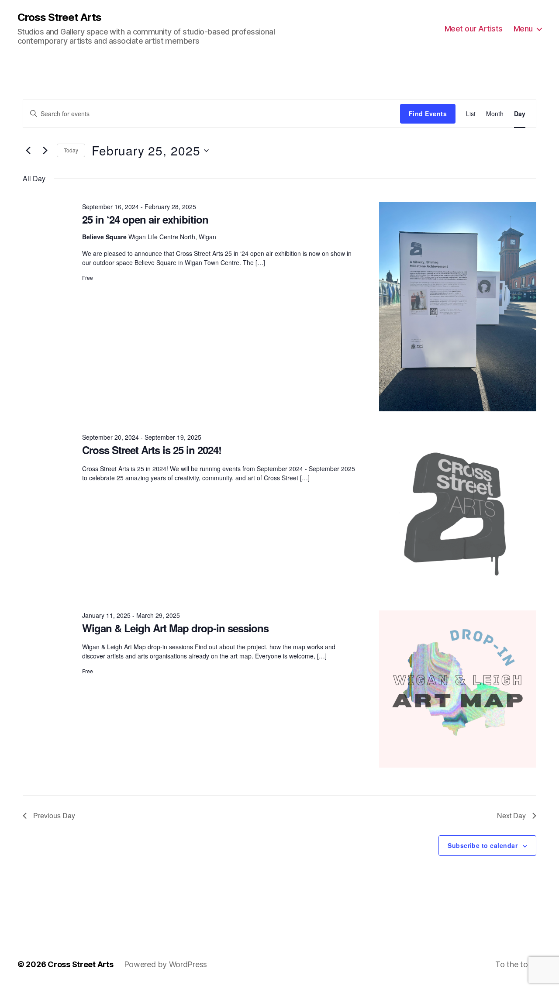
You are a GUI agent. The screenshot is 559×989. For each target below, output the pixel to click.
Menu (523, 28)
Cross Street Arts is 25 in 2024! (151, 449)
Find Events (428, 113)
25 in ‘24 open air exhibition (145, 219)
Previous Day (54, 815)
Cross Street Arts (59, 17)
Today (71, 150)
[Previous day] (28, 150)
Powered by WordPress (165, 964)
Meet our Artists (474, 28)
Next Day (511, 815)
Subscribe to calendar (483, 845)
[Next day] (45, 150)
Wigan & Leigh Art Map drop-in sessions (175, 627)
